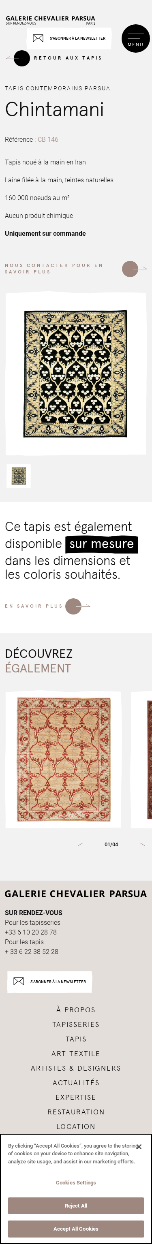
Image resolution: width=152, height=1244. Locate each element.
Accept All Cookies (76, 1229)
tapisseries (76, 1025)
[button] (18, 476)
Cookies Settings (76, 1183)
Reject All (76, 1206)
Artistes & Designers (76, 1068)
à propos (76, 1010)
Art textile (76, 1054)
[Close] (139, 1147)
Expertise (76, 1098)
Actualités (76, 1083)
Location (76, 1127)
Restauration (76, 1112)
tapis (76, 1039)
